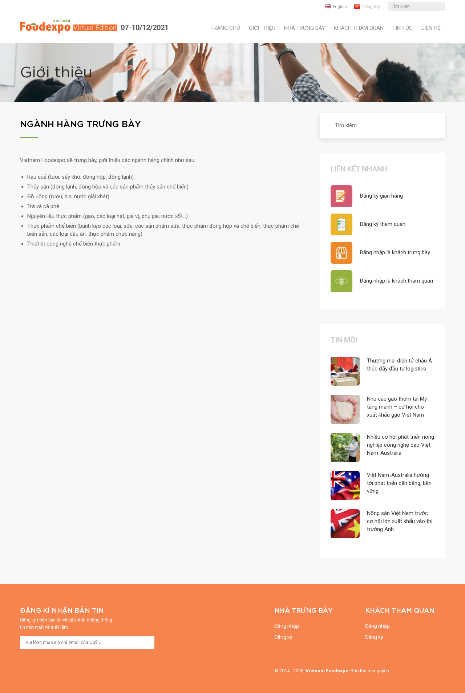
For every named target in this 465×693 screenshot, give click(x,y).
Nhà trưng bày (304, 28)
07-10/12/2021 (145, 27)
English (340, 6)
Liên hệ (431, 28)
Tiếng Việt (371, 6)
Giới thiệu (262, 28)
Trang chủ (225, 28)
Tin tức (402, 28)
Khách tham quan (359, 28)
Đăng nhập (286, 626)
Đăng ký (283, 637)
